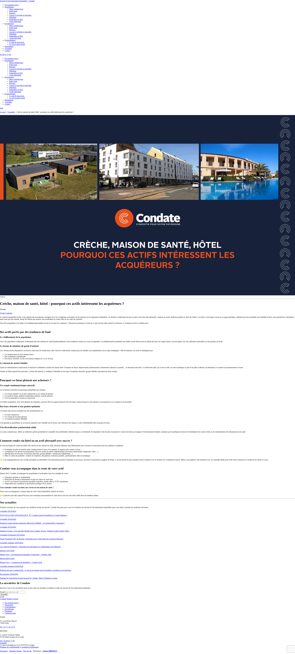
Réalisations (9, 46)
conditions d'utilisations (30, 647)
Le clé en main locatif (17, 44)
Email (2, 592)
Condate (3, 599)
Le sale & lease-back (16, 42)
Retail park (13, 11)
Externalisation (10, 40)
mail (1, 108)
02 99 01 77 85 (5, 55)
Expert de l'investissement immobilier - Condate (17, 1)
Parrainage (8, 611)
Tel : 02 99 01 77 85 (7, 641)
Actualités (8, 49)
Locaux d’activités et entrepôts (20, 15)
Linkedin (9, 313)
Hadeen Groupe (12, 599)
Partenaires (4, 651)
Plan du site (27, 651)
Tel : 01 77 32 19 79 (7, 627)
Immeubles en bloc (16, 19)
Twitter (2, 313)
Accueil (3, 112)
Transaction (9, 605)
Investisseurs (9, 24)
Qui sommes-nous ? (12, 5)
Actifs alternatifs (15, 22)
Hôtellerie (12, 17)
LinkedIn (3, 643)
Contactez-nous (10, 613)
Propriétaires (9, 7)
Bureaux (12, 13)
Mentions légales (15, 651)
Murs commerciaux (16, 9)
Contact (7, 51)
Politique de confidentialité (9, 647)
